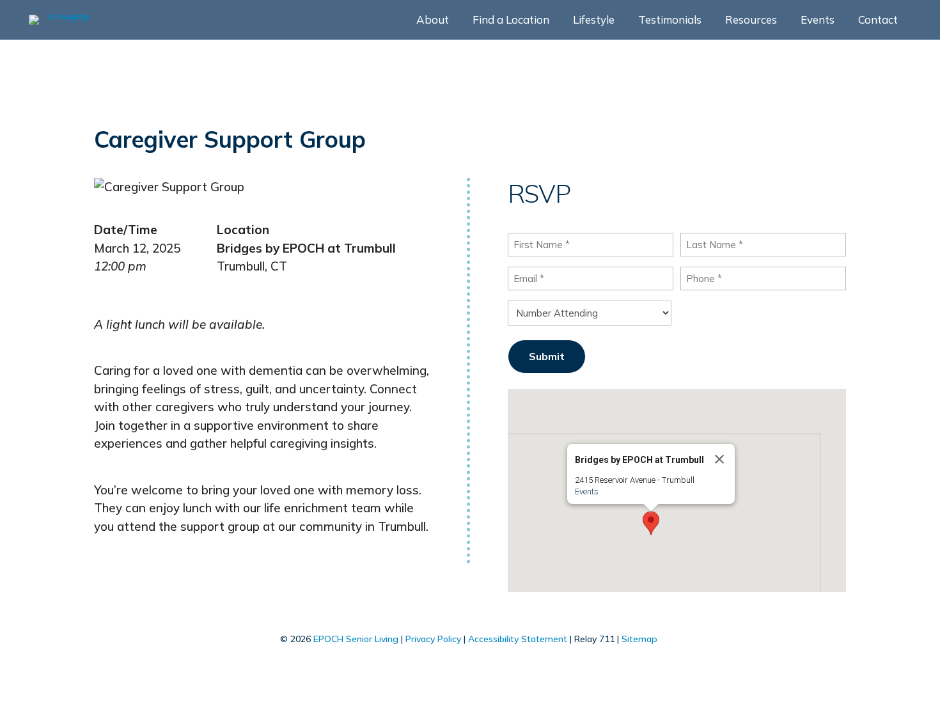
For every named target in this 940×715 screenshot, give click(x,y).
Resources (751, 20)
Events (817, 20)
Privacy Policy (433, 639)
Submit (547, 356)
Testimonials (669, 20)
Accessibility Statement (517, 639)
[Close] (719, 459)
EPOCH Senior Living (355, 639)
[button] (651, 523)
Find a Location (511, 20)
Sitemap (639, 639)
